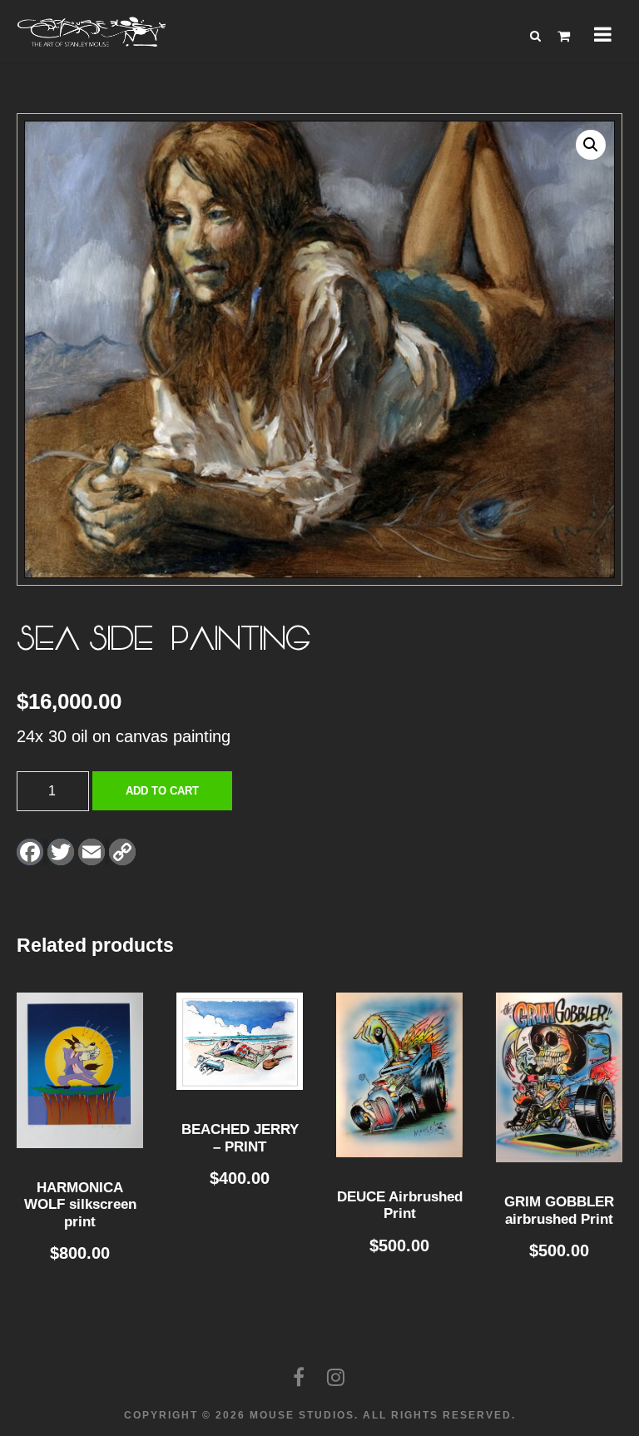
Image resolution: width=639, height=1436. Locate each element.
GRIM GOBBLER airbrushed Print (559, 1210)
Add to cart (162, 791)
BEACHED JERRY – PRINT (240, 1138)
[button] (591, 145)
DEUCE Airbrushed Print (400, 1205)
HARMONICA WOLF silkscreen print (80, 1205)
